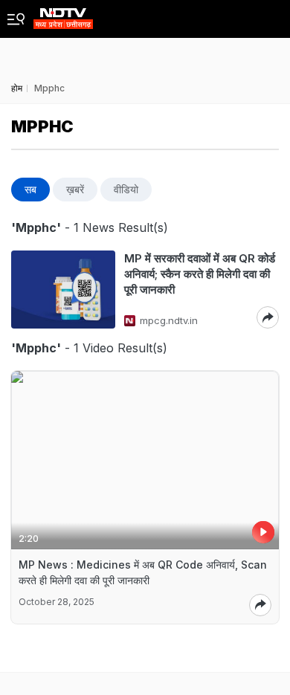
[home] (63, 14)
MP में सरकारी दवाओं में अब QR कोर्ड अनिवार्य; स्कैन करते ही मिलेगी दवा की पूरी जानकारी (199, 274)
